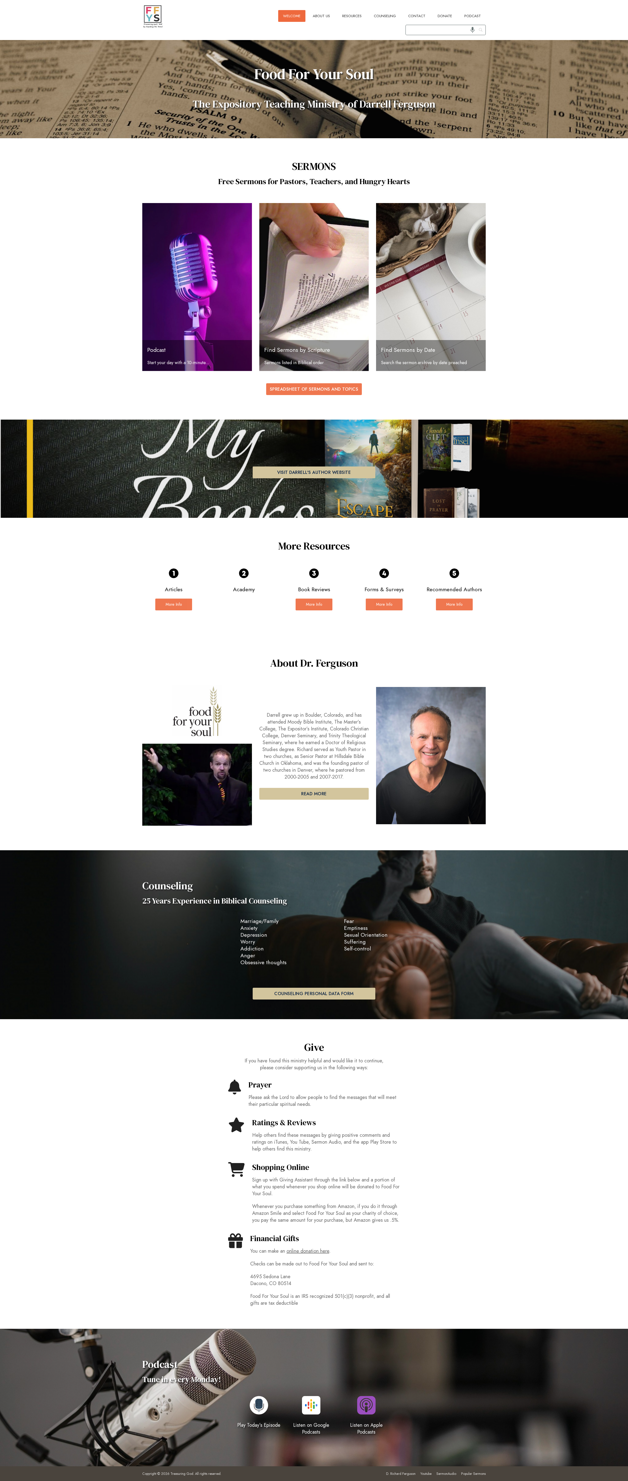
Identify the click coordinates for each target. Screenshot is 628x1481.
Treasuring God (181, 1473)
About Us (321, 16)
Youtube (426, 1473)
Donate (445, 16)
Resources (352, 16)
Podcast (472, 16)
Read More (314, 794)
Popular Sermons (473, 1473)
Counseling (385, 16)
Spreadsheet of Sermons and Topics (314, 389)
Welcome (292, 16)
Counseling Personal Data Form (314, 993)
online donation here (308, 1251)
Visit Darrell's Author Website (314, 472)
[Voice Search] (473, 30)
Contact (416, 16)
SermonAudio (446, 1473)
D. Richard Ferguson (401, 1473)
